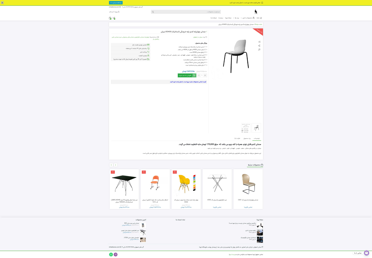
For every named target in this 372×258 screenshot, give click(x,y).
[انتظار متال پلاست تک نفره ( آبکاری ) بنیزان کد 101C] (155, 183)
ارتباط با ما (214, 18)
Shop (256, 24)
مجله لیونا (228, 18)
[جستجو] (153, 12)
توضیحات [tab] (257, 138)
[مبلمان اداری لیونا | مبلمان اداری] (255, 12)
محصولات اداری (247, 18)
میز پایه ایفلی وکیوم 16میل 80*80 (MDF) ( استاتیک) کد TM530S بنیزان (124, 201)
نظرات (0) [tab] (237, 138)
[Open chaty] (366, 253)
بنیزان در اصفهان (197, 37)
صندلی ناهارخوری (139, 37)
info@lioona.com (114, 7)
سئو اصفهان (209, 254)
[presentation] (115, 165)
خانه (258, 18)
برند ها (237, 18)
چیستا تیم (232, 254)
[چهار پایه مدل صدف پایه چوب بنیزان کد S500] (186, 183)
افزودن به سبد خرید (185, 75)
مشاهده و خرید (116, 3)
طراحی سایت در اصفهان (222, 254)
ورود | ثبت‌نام (113, 12)
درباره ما (221, 18)
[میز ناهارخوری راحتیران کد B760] (217, 183)
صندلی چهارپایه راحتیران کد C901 (248, 200)
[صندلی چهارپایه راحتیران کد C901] (248, 183)
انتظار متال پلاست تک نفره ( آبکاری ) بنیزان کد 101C (155, 201)
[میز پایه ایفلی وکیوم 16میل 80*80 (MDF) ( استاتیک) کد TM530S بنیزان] (124, 183)
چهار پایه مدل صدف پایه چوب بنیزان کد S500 (186, 201)
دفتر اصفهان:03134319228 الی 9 (131, 7)
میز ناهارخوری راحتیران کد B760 (217, 200)
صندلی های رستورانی (128, 37)
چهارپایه (147, 37)
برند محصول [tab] (247, 138)
